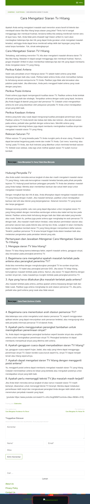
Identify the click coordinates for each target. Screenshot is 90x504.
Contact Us (10, 492)
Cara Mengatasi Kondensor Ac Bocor (17, 410)
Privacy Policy (11, 488)
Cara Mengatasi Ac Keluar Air (75, 410)
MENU (81, 3)
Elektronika (17, 403)
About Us (9, 483)
